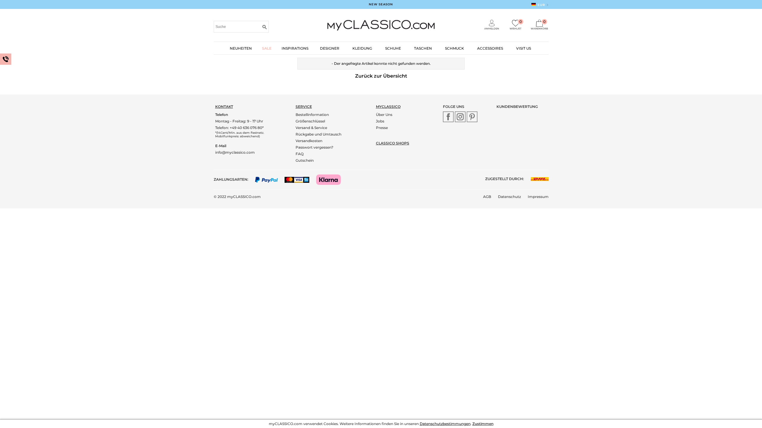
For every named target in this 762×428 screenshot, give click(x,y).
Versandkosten (309, 141)
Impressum (538, 196)
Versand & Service (311, 127)
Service (304, 106)
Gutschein (305, 160)
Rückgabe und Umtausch (318, 134)
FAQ (300, 154)
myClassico (388, 106)
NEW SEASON (381, 4)
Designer (329, 48)
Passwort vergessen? (314, 147)
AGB (487, 196)
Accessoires (490, 48)
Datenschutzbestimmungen (445, 423)
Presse (382, 127)
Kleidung (362, 48)
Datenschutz (509, 196)
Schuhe (393, 48)
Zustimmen (483, 423)
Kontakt (224, 106)
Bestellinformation (312, 114)
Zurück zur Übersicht (381, 76)
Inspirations (295, 48)
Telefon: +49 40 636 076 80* (239, 127)
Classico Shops (392, 143)
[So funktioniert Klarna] (331, 179)
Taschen (423, 48)
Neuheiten (241, 48)
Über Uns (384, 114)
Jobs (380, 121)
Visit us (523, 48)
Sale (266, 48)
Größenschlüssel (310, 121)
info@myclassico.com (235, 152)
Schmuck (454, 48)
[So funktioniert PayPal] (269, 179)
